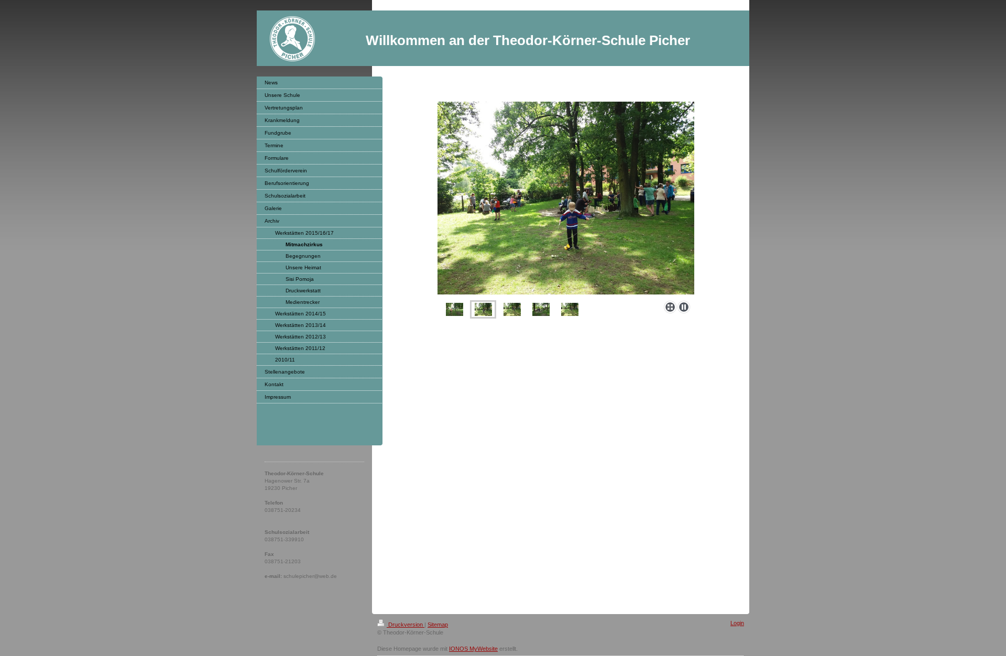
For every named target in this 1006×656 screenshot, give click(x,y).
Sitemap (438, 624)
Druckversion (405, 624)
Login (737, 623)
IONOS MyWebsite (473, 649)
